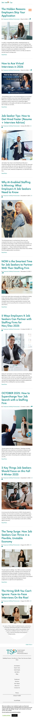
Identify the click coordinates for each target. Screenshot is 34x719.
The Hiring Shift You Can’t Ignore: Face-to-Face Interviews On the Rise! (16, 594)
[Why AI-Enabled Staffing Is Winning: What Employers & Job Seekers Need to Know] (17, 218)
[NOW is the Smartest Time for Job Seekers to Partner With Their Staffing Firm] (17, 284)
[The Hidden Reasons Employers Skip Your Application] (17, 30)
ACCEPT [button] (15, 715)
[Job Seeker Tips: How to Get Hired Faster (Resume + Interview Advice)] (17, 145)
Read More (4, 54)
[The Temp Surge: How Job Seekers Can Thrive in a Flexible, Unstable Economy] (17, 558)
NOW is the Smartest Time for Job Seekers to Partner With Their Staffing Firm (17, 265)
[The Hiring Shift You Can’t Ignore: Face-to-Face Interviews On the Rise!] (17, 614)
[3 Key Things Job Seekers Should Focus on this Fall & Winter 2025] (17, 495)
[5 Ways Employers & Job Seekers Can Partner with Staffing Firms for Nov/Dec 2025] (17, 352)
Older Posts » (29, 644)
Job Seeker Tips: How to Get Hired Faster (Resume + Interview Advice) (17, 119)
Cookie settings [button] (6, 715)
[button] (29, 10)
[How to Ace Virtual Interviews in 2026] (17, 83)
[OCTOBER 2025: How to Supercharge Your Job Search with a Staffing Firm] (17, 427)
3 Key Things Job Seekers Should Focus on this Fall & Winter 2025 (16, 471)
